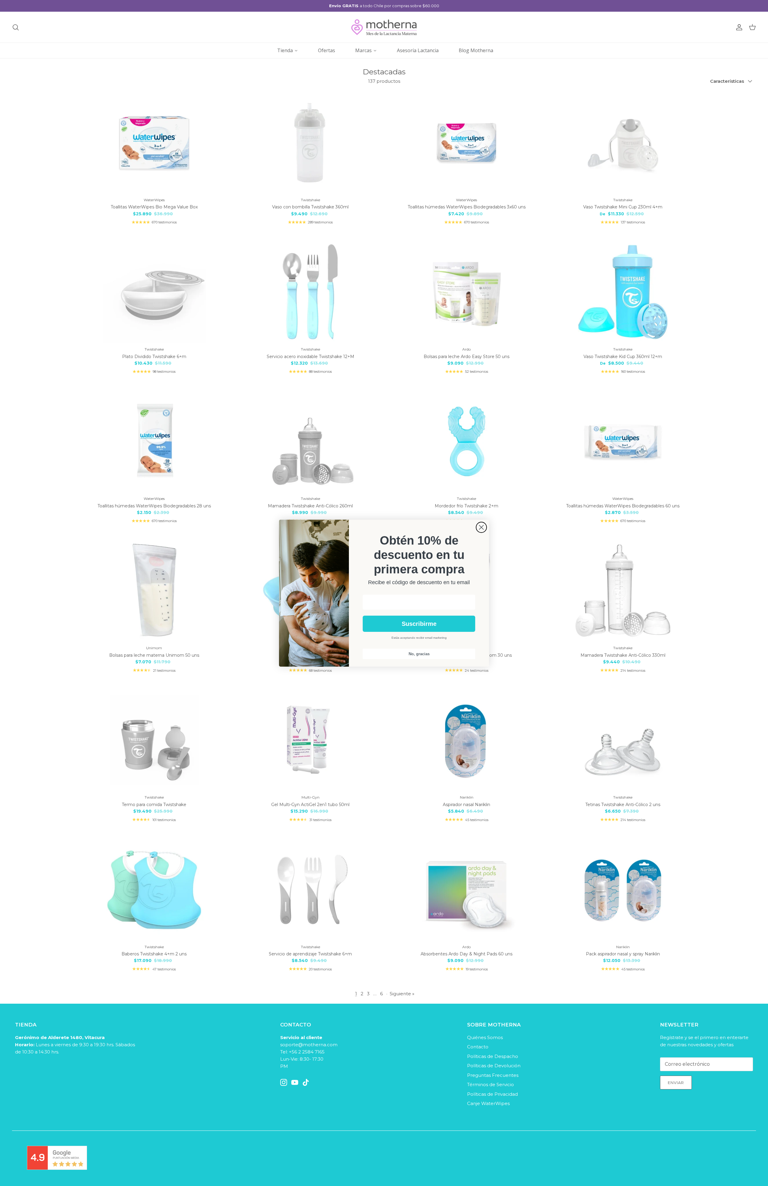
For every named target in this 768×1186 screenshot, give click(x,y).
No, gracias (419, 654)
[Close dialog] (481, 527)
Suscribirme (419, 623)
